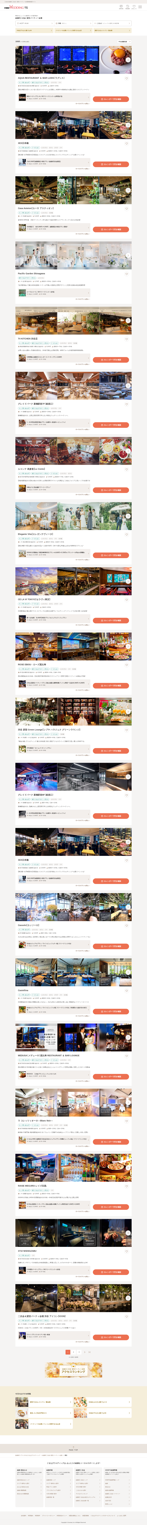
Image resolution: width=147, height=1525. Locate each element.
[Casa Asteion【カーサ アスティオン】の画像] (73, 190)
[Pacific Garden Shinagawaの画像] (73, 255)
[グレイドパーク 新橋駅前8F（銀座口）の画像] (73, 777)
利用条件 (37, 1515)
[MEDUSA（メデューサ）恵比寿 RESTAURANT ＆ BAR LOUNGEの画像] (73, 1037)
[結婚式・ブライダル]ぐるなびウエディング (27, 1455)
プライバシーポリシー (48, 1515)
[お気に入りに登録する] (126, 78)
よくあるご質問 (121, 1515)
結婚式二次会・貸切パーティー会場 (52, 1455)
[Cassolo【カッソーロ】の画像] (73, 907)
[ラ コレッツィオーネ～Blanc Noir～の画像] (73, 1103)
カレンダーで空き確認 (112, 99)
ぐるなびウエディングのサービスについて (103, 1515)
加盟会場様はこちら (74, 1515)
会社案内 (23, 1515)
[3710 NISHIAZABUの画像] (73, 1233)
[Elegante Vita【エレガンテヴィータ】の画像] (73, 516)
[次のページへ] (84, 1352)
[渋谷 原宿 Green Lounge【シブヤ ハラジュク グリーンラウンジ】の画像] (73, 712)
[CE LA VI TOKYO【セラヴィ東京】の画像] (73, 581)
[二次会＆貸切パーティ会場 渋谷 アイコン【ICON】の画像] (73, 1298)
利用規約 (30, 1515)
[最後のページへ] (89, 1352)
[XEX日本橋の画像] (73, 125)
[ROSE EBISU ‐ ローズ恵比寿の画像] (73, 646)
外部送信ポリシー (62, 1515)
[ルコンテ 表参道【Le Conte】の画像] (73, 451)
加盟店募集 (85, 1515)
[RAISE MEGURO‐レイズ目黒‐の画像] (73, 1168)
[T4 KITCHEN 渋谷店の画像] (73, 321)
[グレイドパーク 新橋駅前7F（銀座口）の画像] (73, 386)
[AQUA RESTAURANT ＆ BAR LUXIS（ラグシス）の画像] (73, 60)
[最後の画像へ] (128, 59)
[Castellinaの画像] (73, 972)
